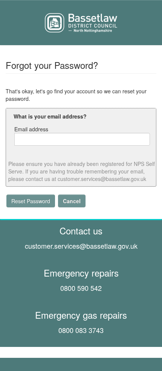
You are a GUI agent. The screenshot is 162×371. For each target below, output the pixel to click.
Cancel (72, 201)
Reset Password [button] (30, 201)
